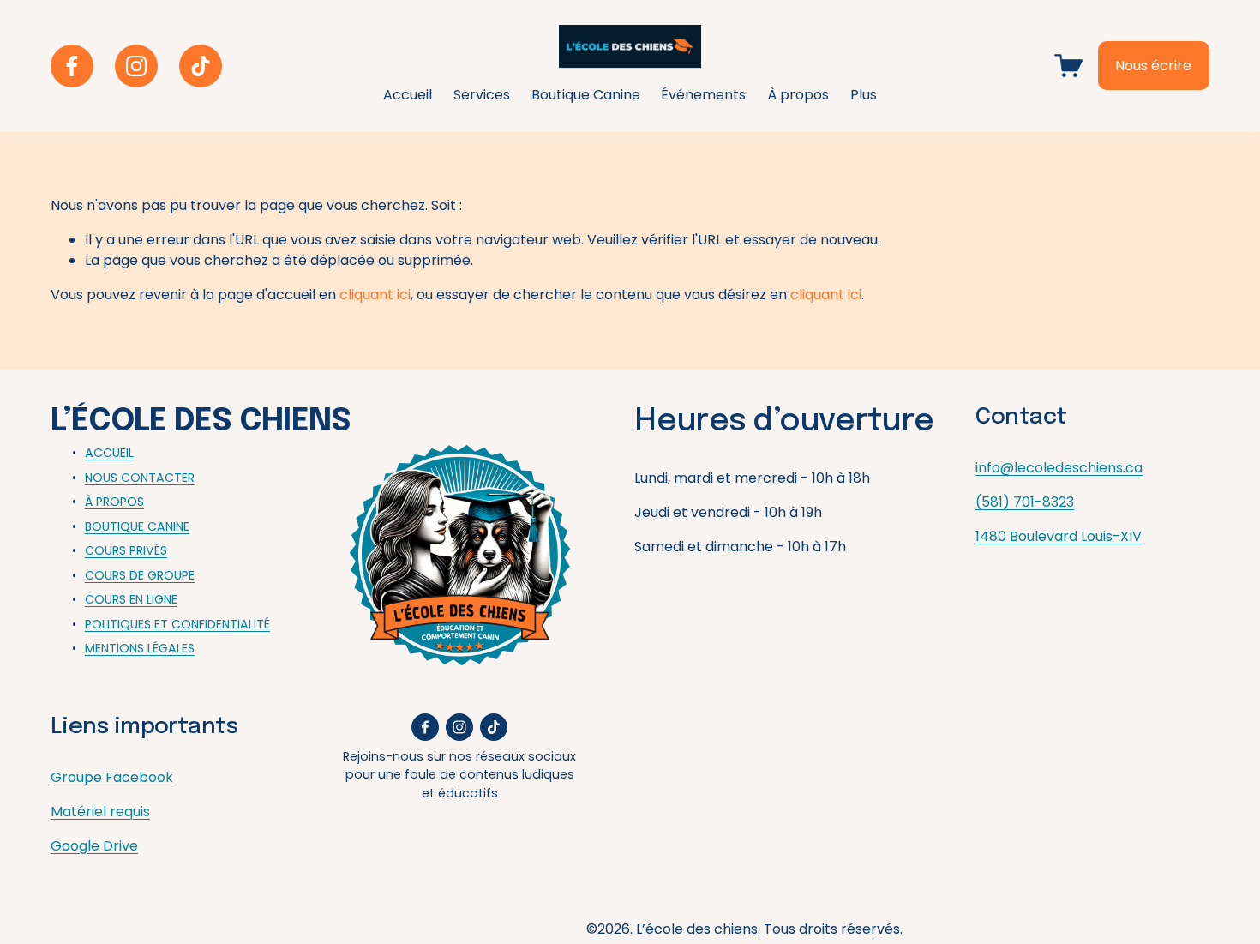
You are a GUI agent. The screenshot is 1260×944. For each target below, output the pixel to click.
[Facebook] (72, 66)
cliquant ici (375, 294)
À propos (798, 95)
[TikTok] (200, 66)
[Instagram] (136, 66)
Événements (703, 95)
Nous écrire (1153, 65)
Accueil (407, 95)
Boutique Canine (585, 95)
